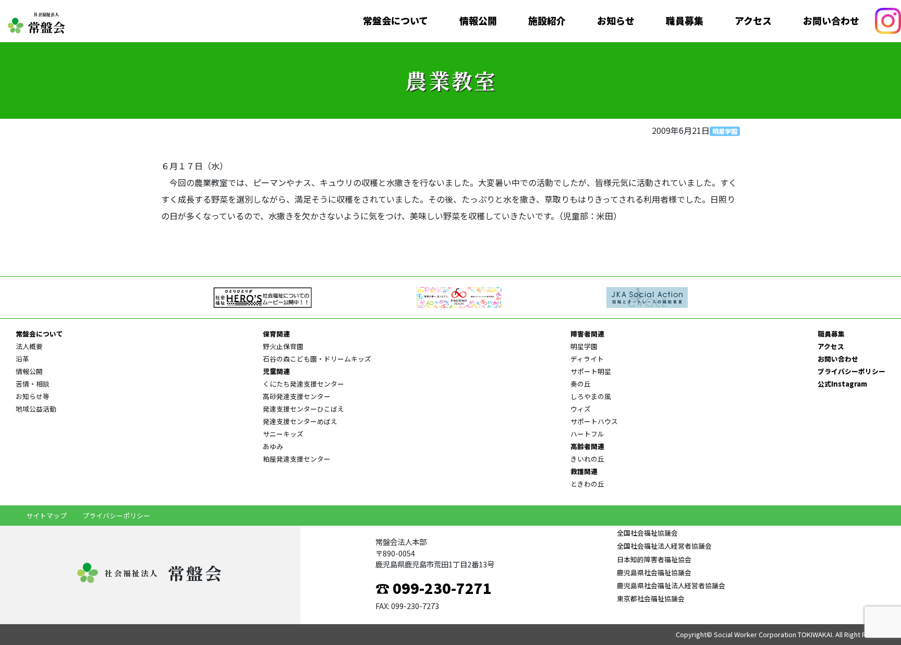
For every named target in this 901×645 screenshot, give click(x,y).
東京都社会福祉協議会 (651, 598)
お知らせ (616, 21)
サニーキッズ (283, 434)
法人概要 (29, 346)
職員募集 (684, 21)
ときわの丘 (587, 484)
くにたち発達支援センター (303, 384)
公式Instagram (842, 384)
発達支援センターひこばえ (303, 409)
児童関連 (276, 371)
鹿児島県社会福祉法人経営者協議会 (671, 585)
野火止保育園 (283, 346)
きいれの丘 (587, 459)
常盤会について (395, 21)
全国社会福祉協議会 (647, 533)
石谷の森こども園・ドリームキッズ (317, 359)
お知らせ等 (33, 396)
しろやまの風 (590, 396)
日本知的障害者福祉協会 (654, 559)
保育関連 (276, 334)
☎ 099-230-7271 (433, 587)
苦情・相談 (33, 384)
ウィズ (580, 409)
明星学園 (724, 131)
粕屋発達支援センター (297, 459)
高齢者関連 (587, 446)
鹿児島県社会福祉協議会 (654, 572)
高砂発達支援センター (297, 396)
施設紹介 (547, 21)
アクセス (753, 21)
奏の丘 (580, 384)
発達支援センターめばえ (300, 421)
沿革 (22, 359)
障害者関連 (587, 334)
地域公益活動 (36, 409)
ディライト (587, 359)
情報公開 (478, 21)
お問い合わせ (831, 21)
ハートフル (587, 434)
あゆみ (273, 446)
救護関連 (584, 471)
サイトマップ (46, 515)
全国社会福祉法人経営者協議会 (664, 546)
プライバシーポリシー (851, 371)
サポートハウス (594, 421)
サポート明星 (590, 371)
